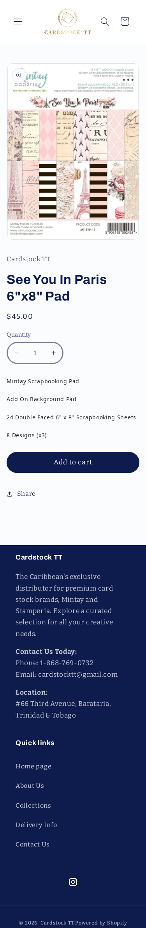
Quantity (19, 334)
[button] (18, 21)
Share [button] (26, 493)
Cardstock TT (57, 923)
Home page (33, 766)
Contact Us (33, 844)
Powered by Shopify (101, 923)
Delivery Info (36, 825)
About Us (30, 785)
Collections (33, 805)
